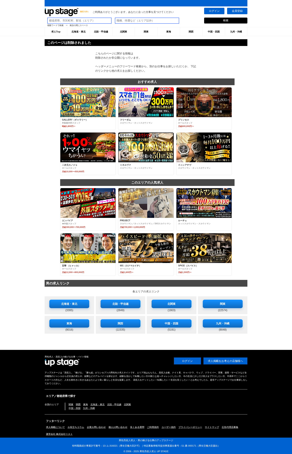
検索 (225, 20)
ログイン (214, 10)
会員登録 (237, 10)
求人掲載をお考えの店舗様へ (225, 361)
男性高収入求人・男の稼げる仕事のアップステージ (146, 440)
